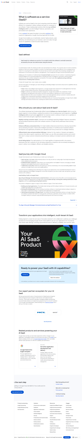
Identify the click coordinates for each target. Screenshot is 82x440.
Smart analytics (37, 411)
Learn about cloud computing (56, 413)
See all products (60, 396)
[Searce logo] (55, 312)
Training (51, 421)
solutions (48, 33)
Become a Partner (69, 409)
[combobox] (76, 437)
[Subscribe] (67, 437)
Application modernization (39, 409)
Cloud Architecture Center (55, 419)
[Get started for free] (25, 45)
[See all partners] (47, 321)
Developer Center (69, 415)
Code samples (53, 417)
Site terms (14, 437)
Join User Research (70, 425)
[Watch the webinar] (55, 277)
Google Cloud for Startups (55, 427)
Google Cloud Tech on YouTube (72, 421)
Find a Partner (69, 407)
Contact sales (59, 384)
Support (75, 2)
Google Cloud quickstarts (55, 409)
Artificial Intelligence (38, 413)
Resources (32, 2)
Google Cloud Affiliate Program (56, 405)
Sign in (79, 2)
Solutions (18, 2)
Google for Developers (54, 425)
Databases (36, 407)
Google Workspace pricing (23, 407)
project (52, 337)
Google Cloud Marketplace (55, 411)
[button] (48, 205)
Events (67, 411)
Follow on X (68, 423)
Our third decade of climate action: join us (36, 437)
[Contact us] (25, 274)
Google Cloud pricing (22, 405)
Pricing (27, 2)
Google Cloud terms (22, 437)
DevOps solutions (37, 421)
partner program (49, 302)
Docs (71, 2)
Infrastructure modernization (39, 405)
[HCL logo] (41, 312)
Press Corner (68, 417)
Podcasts (68, 413)
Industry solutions (37, 419)
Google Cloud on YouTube (71, 419)
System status (53, 429)
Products (23, 2)
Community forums (70, 429)
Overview (13, 2)
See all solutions (37, 425)
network (25, 33)
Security (35, 415)
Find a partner (59, 390)
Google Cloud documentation (56, 407)
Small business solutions (39, 423)
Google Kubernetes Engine (40, 339)
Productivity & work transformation (41, 417)
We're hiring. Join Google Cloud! (72, 427)
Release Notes (53, 432)
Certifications (52, 423)
